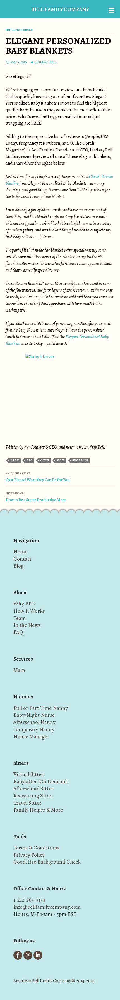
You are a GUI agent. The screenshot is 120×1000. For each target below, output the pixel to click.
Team (19, 618)
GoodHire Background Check (47, 862)
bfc (29, 460)
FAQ (18, 632)
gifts (44, 460)
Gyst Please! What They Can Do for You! (38, 476)
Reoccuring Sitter (33, 795)
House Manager (31, 736)
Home (20, 551)
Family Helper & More (38, 810)
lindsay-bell (45, 62)
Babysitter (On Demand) (41, 781)
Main (19, 670)
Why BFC (24, 603)
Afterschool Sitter (33, 788)
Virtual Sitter (28, 774)
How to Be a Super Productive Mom (36, 497)
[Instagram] (27, 955)
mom (60, 460)
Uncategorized (19, 30)
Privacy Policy (29, 855)
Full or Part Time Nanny (40, 708)
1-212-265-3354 (29, 899)
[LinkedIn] (37, 955)
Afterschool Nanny (34, 722)
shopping (80, 460)
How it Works (29, 611)
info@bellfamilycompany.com (47, 907)
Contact (22, 559)
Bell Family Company (60, 9)
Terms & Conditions (36, 847)
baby (14, 460)
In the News (27, 625)
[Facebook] (17, 955)
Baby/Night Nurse (34, 715)
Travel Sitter (27, 803)
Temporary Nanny (33, 729)
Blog (18, 566)
